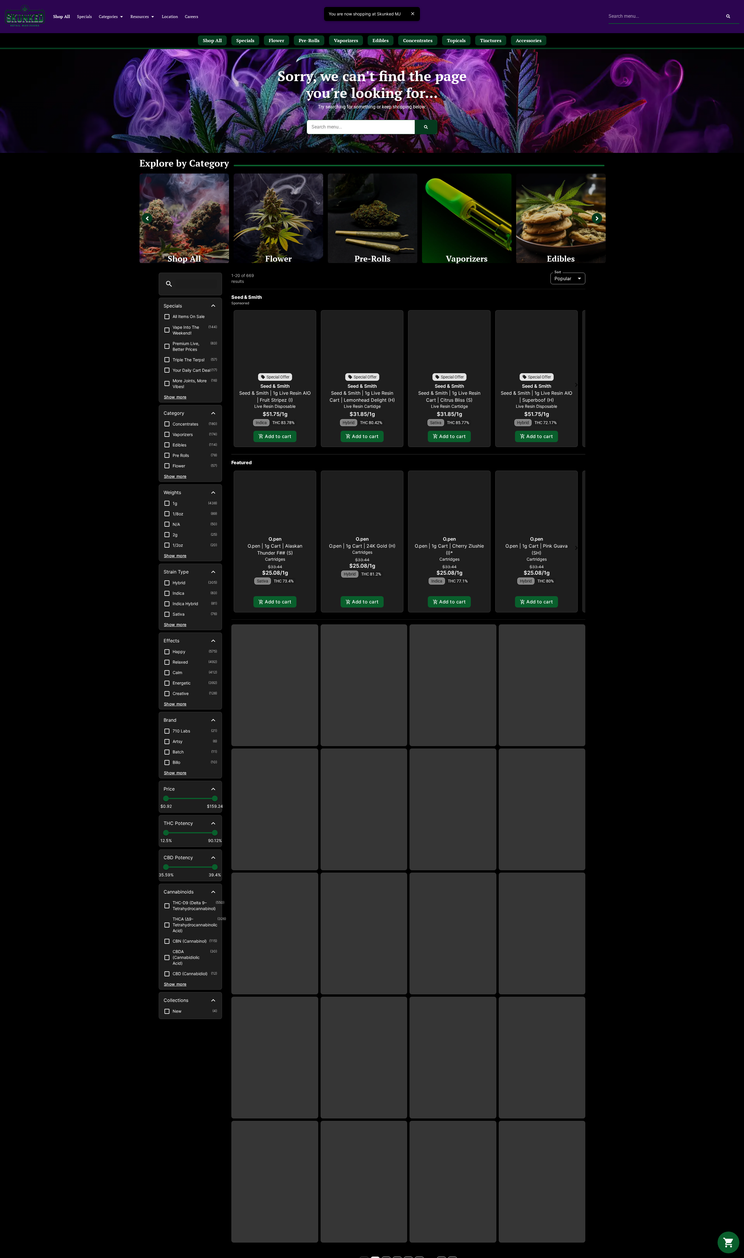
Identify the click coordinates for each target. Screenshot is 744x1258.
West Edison (542, 986)
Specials (84, 16)
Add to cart (278, 436)
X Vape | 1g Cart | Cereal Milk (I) (541, 715)
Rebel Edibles (453, 986)
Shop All (61, 16)
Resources (139, 16)
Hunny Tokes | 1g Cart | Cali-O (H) (275, 993)
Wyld (274, 1115)
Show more (175, 396)
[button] (169, 284)
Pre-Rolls (373, 258)
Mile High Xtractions (452, 1125)
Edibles (561, 258)
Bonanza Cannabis (364, 1125)
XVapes (274, 708)
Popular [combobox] (563, 278)
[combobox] (663, 16)
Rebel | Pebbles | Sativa (542, 1132)
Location (170, 16)
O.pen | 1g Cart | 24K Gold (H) (362, 553)
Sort (558, 272)
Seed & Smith (275, 386)
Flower (278, 258)
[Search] (728, 16)
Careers (191, 16)
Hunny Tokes (274, 847)
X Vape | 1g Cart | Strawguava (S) (364, 715)
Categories (108, 16)
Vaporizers (467, 258)
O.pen (275, 546)
